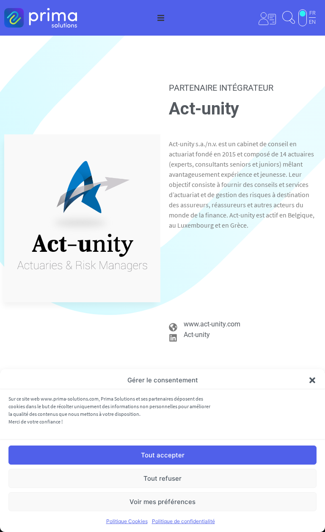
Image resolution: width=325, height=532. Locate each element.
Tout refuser (162, 478)
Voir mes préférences (162, 502)
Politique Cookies (127, 521)
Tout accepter (163, 455)
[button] (312, 380)
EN (312, 22)
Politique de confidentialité (183, 521)
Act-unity (197, 335)
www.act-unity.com (212, 324)
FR (312, 13)
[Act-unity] (173, 338)
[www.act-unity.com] (173, 327)
